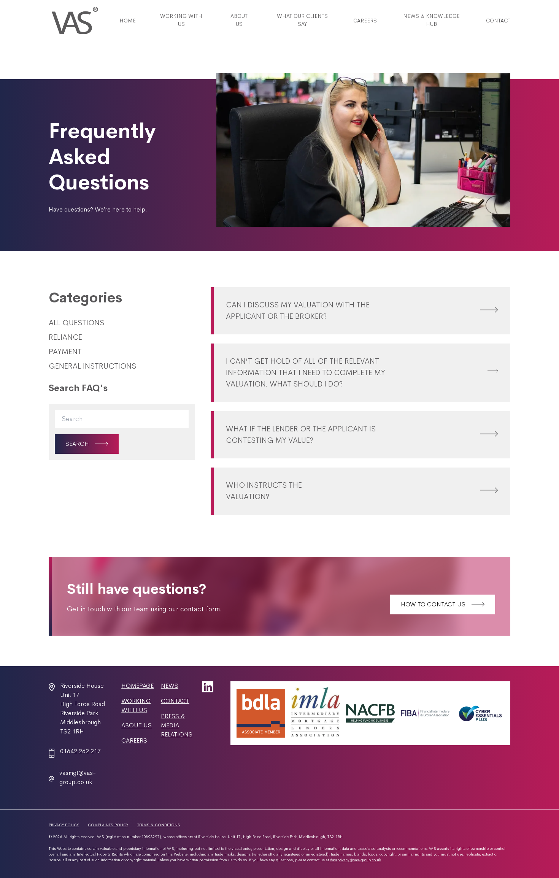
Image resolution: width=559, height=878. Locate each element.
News (169, 686)
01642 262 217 (80, 751)
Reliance (65, 337)
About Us (136, 725)
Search (77, 444)
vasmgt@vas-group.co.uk (77, 777)
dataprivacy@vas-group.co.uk (355, 859)
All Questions (76, 323)
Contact (175, 701)
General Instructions (92, 366)
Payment (65, 351)
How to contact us (433, 604)
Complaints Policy (108, 824)
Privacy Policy (64, 824)
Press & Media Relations (176, 725)
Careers (134, 740)
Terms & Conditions (158, 824)
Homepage (137, 686)
